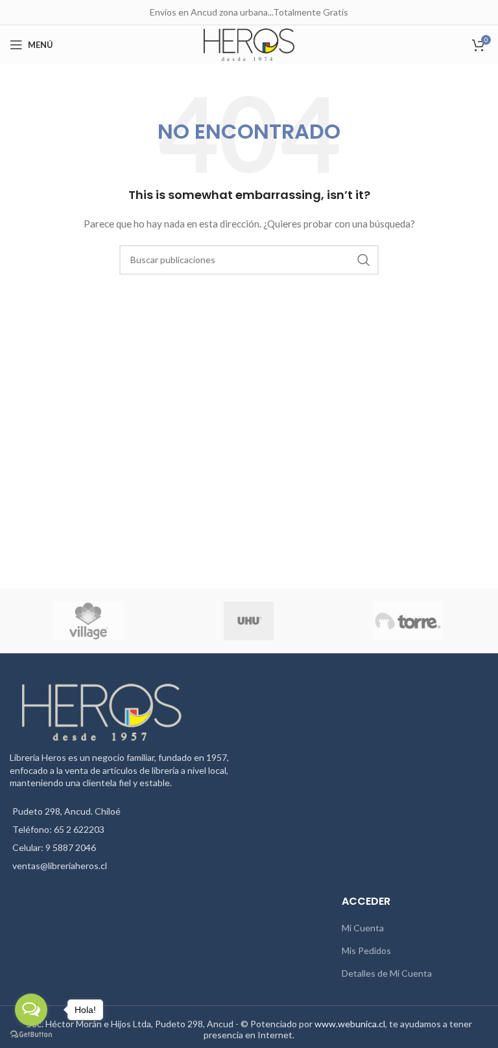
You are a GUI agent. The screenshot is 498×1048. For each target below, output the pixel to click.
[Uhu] (248, 620)
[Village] (89, 620)
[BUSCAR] (364, 260)
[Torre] (408, 620)
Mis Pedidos (366, 950)
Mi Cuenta (363, 927)
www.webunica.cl (349, 1023)
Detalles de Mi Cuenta (387, 973)
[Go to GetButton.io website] (31, 1035)
